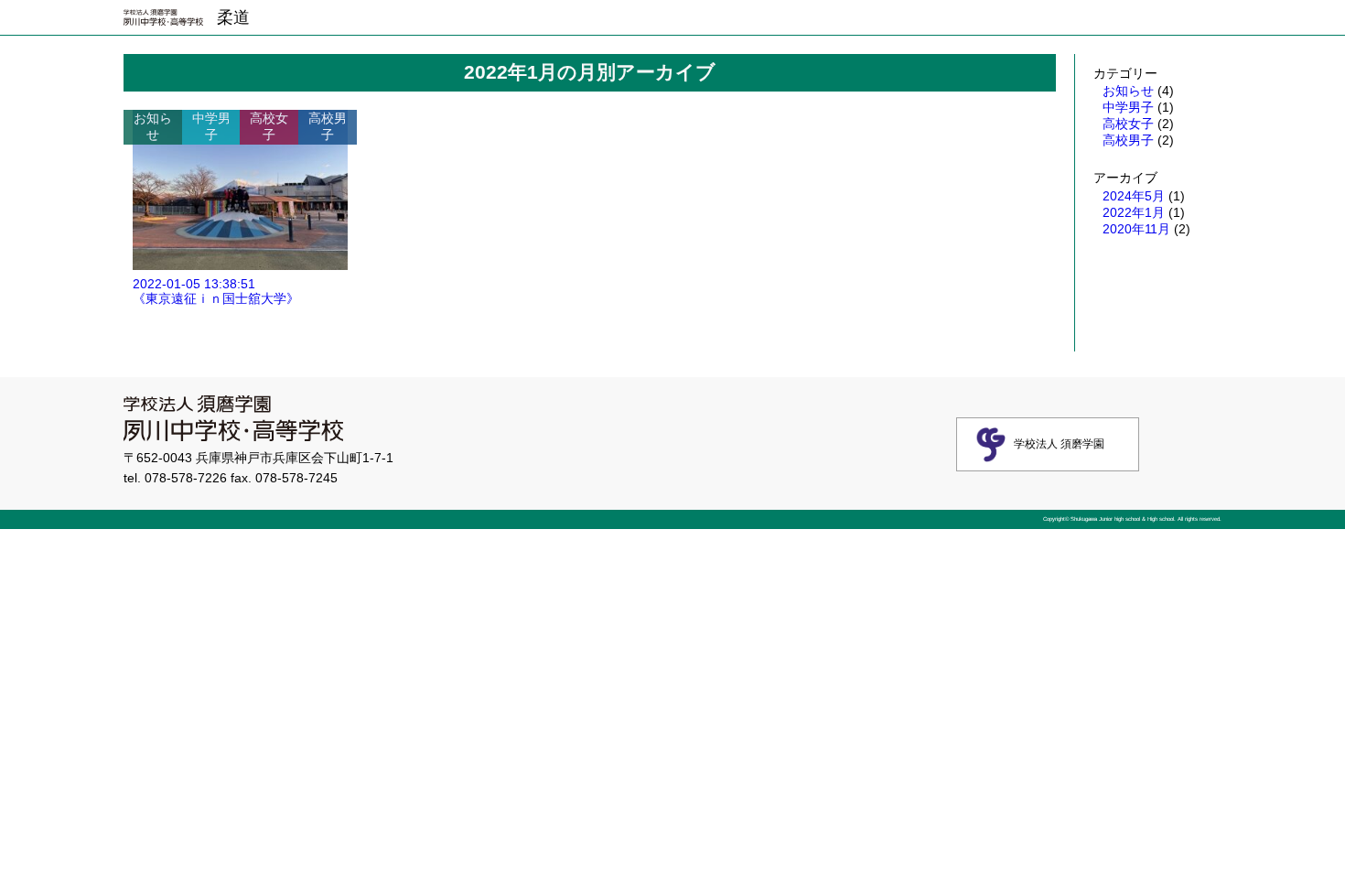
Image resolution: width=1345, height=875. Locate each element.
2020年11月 (1136, 228)
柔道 (233, 17)
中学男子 (1128, 107)
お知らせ (1128, 90)
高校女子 (1128, 123)
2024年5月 (1134, 196)
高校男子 (1128, 140)
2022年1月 (1134, 212)
